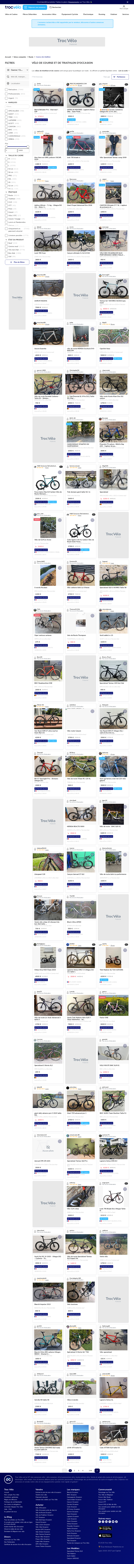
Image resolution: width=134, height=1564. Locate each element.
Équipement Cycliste (70, 14)
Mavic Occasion (72, 1521)
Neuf (12, 243)
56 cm (13, 172)
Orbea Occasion (72, 1524)
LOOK (13, 133)
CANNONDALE (16, 136)
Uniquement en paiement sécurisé (18, 230)
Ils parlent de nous (10, 1512)
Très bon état (16, 250)
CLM (12, 202)
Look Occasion (72, 1519)
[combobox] (17, 83)
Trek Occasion (71, 1541)
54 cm (13, 169)
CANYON (14, 126)
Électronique (88, 14)
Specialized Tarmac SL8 (74, 1551)
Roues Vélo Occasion (43, 1537)
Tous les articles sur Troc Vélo (14, 1520)
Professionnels (16, 94)
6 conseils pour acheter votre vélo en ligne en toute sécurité (18, 1523)
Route (31, 57)
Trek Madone (71, 1554)
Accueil (8, 57)
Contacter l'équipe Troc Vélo (13, 1507)
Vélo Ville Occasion (42, 1527)
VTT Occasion (40, 1517)
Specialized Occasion (74, 1538)
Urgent (13, 98)
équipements (74, 2)
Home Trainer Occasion (43, 1546)
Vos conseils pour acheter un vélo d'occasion (109, 1508)
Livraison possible (18, 235)
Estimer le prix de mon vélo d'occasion (48, 1492)
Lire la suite (123, 71)
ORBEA (13, 139)
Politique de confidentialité (13, 1502)
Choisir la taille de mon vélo (13, 1529)
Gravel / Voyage (16, 219)
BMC (12, 130)
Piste (12, 209)
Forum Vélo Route (104, 1497)
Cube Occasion (72, 1507)
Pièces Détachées (30, 14)
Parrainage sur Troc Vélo (106, 1492)
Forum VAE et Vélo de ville (107, 1504)
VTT (12, 205)
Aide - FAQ (8, 1509)
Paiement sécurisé (42, 1497)
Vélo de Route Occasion (43, 1513)
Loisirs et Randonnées (19, 222)
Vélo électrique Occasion (44, 1520)
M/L (12, 179)
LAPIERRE (14, 120)
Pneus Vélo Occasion (43, 1539)
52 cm (13, 186)
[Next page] (97, 1471)
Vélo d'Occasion (41, 1508)
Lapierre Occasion (73, 1516)
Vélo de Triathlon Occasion (44, 1515)
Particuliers (15, 89)
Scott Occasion (72, 1533)
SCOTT (13, 123)
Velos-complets (20, 57)
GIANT (13, 114)
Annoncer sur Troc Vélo (12, 1540)
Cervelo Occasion (72, 1504)
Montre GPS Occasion (43, 1529)
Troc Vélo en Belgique (105, 1495)
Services (125, 14)
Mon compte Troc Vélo (11, 1495)
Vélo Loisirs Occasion (43, 1525)
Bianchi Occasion (72, 1492)
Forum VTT (102, 1502)
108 (90, 1470)
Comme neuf (16, 246)
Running (102, 14)
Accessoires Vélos (49, 14)
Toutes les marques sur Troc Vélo (78, 1543)
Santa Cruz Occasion (74, 1531)
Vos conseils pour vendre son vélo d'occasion (109, 1512)
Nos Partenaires (9, 1542)
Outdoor (113, 14)
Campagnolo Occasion (74, 1497)
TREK (13, 117)
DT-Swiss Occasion (73, 1509)
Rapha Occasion (72, 1529)
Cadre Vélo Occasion (42, 1542)
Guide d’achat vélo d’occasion (14, 1527)
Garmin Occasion (72, 1512)
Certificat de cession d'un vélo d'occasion (17, 1544)
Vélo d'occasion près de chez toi (46, 1510)
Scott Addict (71, 1556)
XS (12, 182)
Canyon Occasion (72, 1502)
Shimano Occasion (73, 1536)
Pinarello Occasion (73, 1526)
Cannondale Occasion (74, 1500)
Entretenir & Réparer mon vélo (14, 1531)
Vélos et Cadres (11, 14)
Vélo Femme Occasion (43, 1534)
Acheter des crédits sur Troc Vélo (47, 1500)
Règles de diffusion (10, 1500)
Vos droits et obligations (12, 1504)
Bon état (14, 253)
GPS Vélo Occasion (42, 1544)
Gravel (13, 212)
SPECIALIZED (16, 111)
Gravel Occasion (41, 1522)
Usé (11, 256)
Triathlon (14, 199)
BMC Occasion (72, 1495)
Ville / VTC (14, 215)
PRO (12, 175)
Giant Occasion (72, 1514)
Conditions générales (11, 1497)
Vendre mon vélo (41, 1495)
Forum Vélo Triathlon (105, 1500)
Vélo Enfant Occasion (43, 1532)
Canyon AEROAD (73, 1558)
